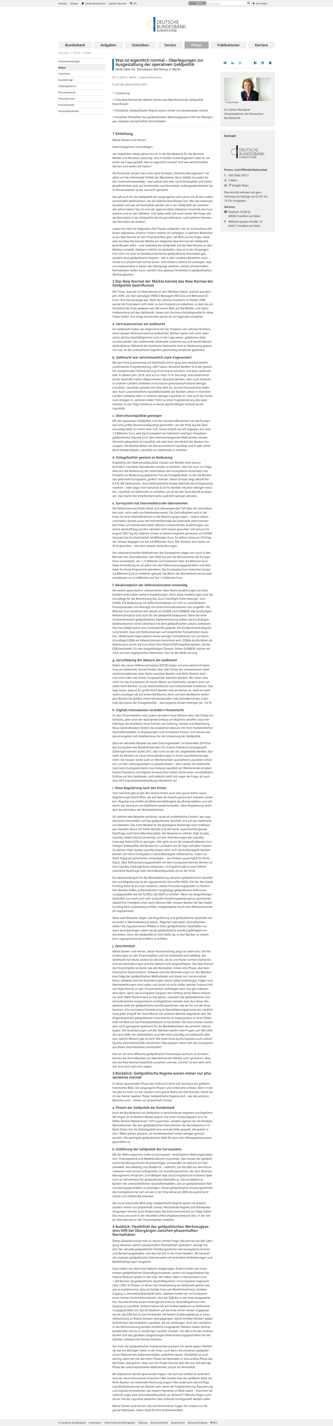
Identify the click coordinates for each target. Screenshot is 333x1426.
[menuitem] (75, 45)
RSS (214, 1422)
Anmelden (261, 3)
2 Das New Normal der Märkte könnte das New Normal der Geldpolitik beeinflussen (157, 102)
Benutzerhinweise (197, 1422)
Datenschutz (178, 1422)
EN (134, 3)
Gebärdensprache (95, 3)
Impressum (95, 1422)
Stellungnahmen (67, 86)
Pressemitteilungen (69, 61)
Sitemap (142, 1422)
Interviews (64, 73)
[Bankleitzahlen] (248, 3)
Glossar (74, 3)
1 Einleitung (122, 93)
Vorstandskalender (68, 111)
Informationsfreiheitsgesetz (120, 1422)
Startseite (63, 52)
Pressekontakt (66, 104)
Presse (77, 52)
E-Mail (232, 180)
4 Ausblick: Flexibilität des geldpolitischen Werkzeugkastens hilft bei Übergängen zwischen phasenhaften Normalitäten (162, 119)
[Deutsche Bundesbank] (166, 24)
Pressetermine (66, 98)
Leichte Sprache (117, 3)
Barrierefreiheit (159, 1422)
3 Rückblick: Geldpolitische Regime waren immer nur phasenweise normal (161, 110)
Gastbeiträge (65, 79)
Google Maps (240, 185)
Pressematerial (66, 92)
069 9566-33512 (238, 175)
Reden (87, 52)
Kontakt (62, 3)
